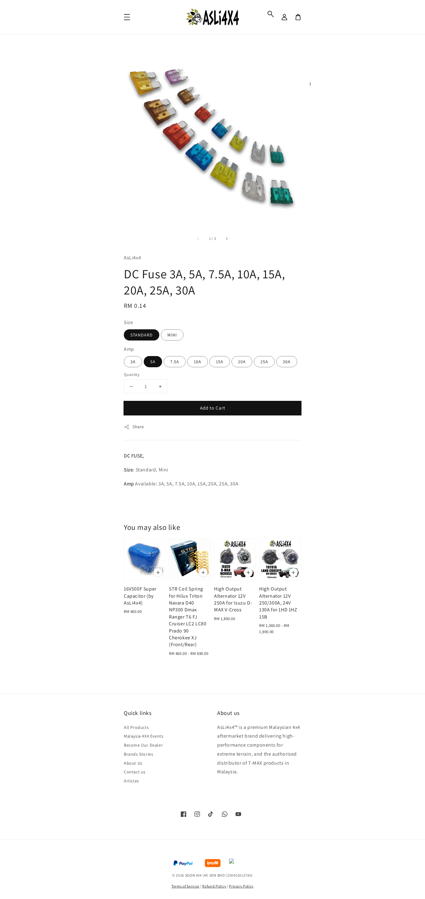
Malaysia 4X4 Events (143, 736)
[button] (271, 14)
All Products (136, 727)
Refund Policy (214, 886)
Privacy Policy (241, 886)
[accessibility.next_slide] (226, 238)
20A (242, 361)
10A (197, 361)
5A (153, 361)
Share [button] (138, 426)
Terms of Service (185, 886)
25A (264, 361)
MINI (172, 335)
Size (128, 322)
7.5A (174, 361)
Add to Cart (212, 408)
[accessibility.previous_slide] (198, 238)
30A (287, 361)
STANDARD (141, 335)
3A (133, 361)
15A (219, 361)
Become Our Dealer (143, 745)
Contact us (135, 772)
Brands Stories (138, 754)
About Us (133, 763)
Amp (129, 349)
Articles (131, 781)
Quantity (131, 374)
